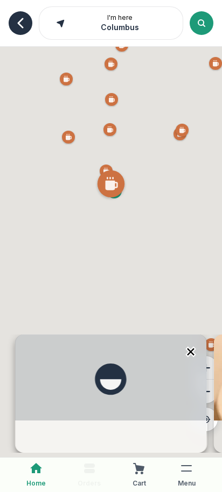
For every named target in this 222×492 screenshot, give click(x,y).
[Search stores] (201, 23)
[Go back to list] (20, 23)
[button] (111, 184)
